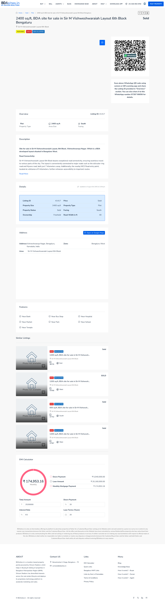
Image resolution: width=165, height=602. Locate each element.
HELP (102, 4)
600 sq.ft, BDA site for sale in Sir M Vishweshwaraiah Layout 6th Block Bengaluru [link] (83, 407)
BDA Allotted (38, 31)
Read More (23, 174)
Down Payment (70, 499)
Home (20, 13)
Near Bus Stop (57, 316)
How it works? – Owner (126, 574)
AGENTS (59, 4)
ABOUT (94, 4)
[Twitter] (138, 598)
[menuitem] (133, 4)
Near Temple (27, 327)
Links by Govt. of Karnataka (93, 574)
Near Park (55, 322)
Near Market (27, 322)
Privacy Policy (89, 582)
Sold (26, 13)
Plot (32, 13)
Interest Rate (24, 510)
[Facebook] (134, 598)
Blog (69, 4)
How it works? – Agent (126, 578)
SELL (50, 4)
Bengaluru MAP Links (91, 570)
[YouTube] (147, 598)
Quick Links (88, 567)
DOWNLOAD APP (116, 4)
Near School (86, 322)
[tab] (102, 42)
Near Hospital (86, 316)
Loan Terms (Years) (72, 510)
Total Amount (25, 499)
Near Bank (26, 316)
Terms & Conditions (91, 578)
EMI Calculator (89, 563)
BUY (41, 4)
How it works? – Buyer (126, 570)
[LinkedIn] (142, 598)
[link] (31, 358)
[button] (139, 13)
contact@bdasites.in (59, 566)
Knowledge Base (82, 4)
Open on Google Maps (95, 233)
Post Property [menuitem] (156, 4)
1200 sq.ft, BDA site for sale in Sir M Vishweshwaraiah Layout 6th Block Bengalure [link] (84, 355)
